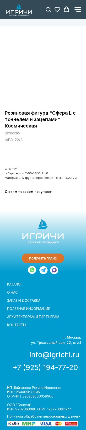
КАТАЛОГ (14, 284)
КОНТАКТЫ (16, 325)
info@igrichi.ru (54, 354)
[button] (48, 9)
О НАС (12, 292)
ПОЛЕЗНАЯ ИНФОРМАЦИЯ (28, 309)
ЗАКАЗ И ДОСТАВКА (23, 300)
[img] (43, 270)
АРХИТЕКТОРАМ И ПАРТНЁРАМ (33, 317)
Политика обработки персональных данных (44, 416)
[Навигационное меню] (78, 9)
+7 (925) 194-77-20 (45, 367)
